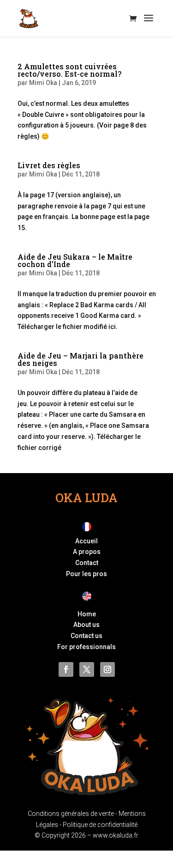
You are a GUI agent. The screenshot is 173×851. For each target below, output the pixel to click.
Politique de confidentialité (100, 824)
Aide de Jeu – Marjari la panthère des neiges (80, 359)
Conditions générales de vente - (73, 813)
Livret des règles (49, 165)
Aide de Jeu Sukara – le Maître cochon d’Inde (75, 260)
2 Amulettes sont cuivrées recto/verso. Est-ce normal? (69, 70)
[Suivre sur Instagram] (107, 669)
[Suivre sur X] (86, 669)
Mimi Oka (43, 82)
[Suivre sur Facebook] (66, 669)
